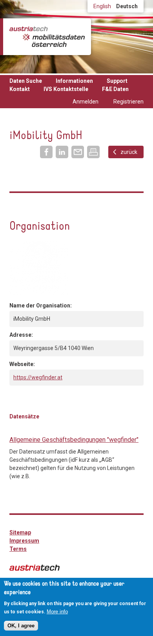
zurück (128, 152)
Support (117, 81)
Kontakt (19, 89)
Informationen (74, 81)
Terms (18, 549)
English (102, 6)
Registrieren (128, 101)
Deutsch (127, 6)
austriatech (34, 567)
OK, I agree (21, 626)
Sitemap (20, 532)
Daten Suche (25, 81)
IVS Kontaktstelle (66, 89)
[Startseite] (47, 37)
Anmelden (85, 101)
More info (57, 612)
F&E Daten (115, 89)
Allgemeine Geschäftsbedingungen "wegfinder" (73, 439)
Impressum (24, 541)
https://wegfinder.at (37, 377)
